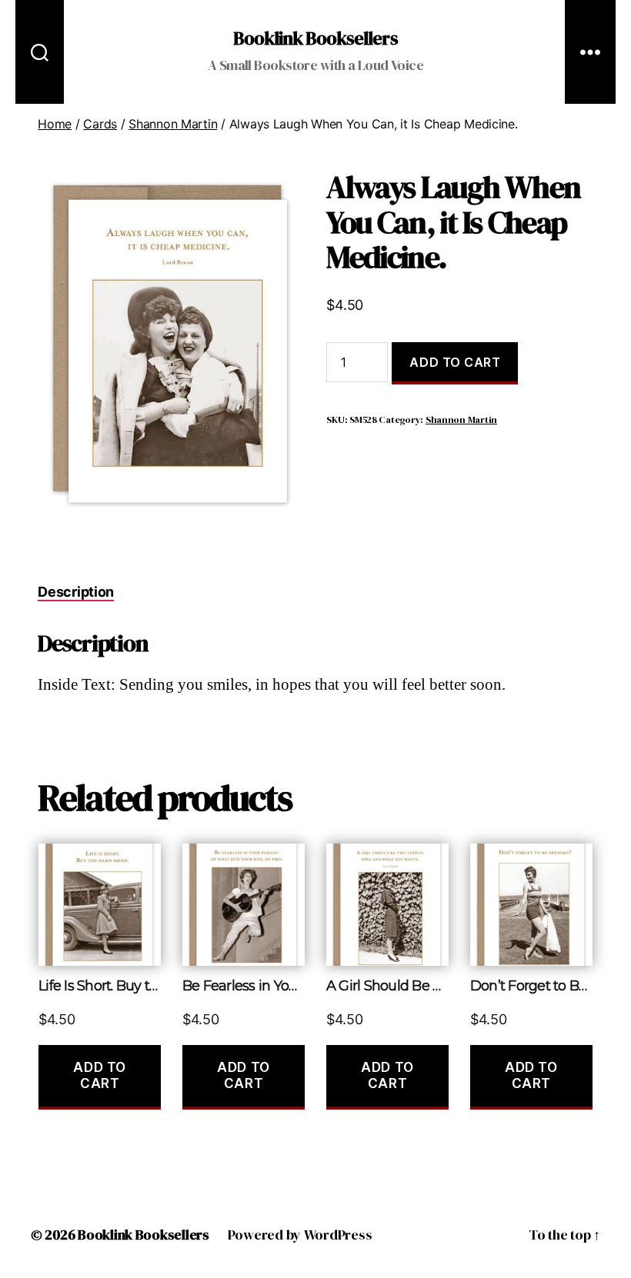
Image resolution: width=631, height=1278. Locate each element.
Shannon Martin (173, 123)
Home (55, 123)
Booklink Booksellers (315, 38)
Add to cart (454, 362)
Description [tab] (76, 592)
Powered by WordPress (300, 1234)
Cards (100, 123)
